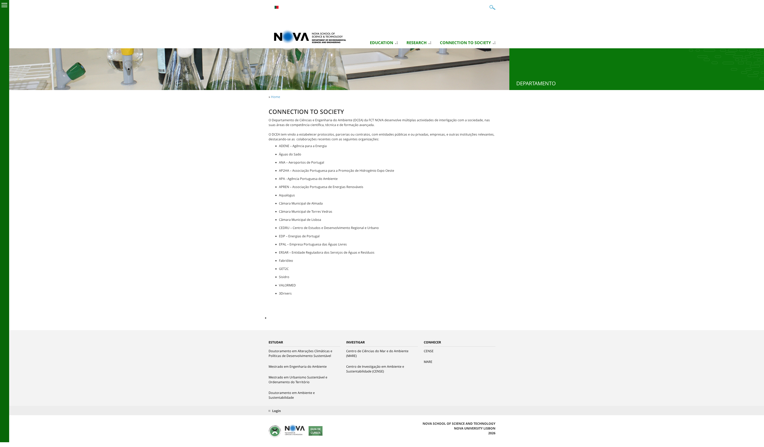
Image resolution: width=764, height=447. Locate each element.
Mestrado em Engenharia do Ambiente (298, 366)
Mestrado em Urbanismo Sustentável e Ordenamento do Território (298, 379)
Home (275, 97)
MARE (428, 362)
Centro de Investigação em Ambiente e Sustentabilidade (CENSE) (375, 368)
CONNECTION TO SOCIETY (465, 42)
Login (276, 411)
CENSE (429, 351)
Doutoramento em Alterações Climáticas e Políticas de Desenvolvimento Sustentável (300, 353)
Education (381, 42)
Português (277, 7)
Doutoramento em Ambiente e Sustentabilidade (292, 395)
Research (416, 42)
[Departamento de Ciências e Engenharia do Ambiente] (308, 36)
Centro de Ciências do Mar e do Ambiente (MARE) (377, 353)
